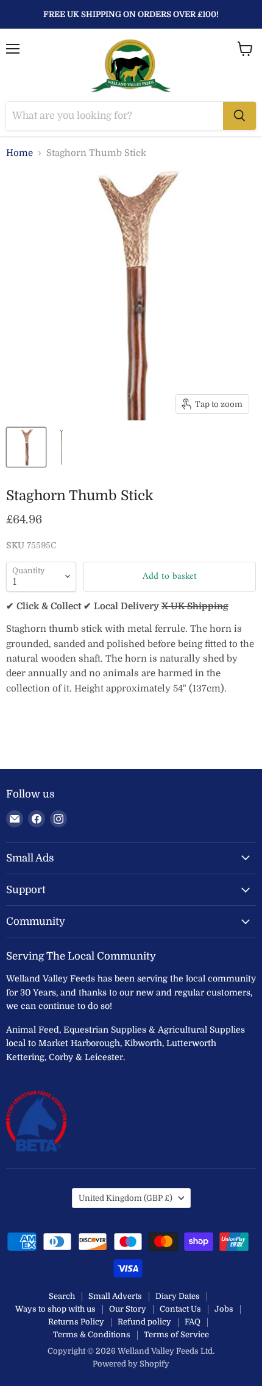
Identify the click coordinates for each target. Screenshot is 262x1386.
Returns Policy (76, 1321)
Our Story (127, 1309)
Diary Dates (177, 1296)
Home (19, 153)
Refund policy (144, 1321)
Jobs (223, 1309)
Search (62, 1296)
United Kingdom (125, 1198)
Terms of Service (176, 1334)
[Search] (239, 116)
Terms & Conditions (91, 1334)
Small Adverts (115, 1296)
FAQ (192, 1321)
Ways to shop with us (55, 1309)
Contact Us (180, 1309)
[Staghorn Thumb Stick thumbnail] (26, 447)
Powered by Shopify (131, 1363)
